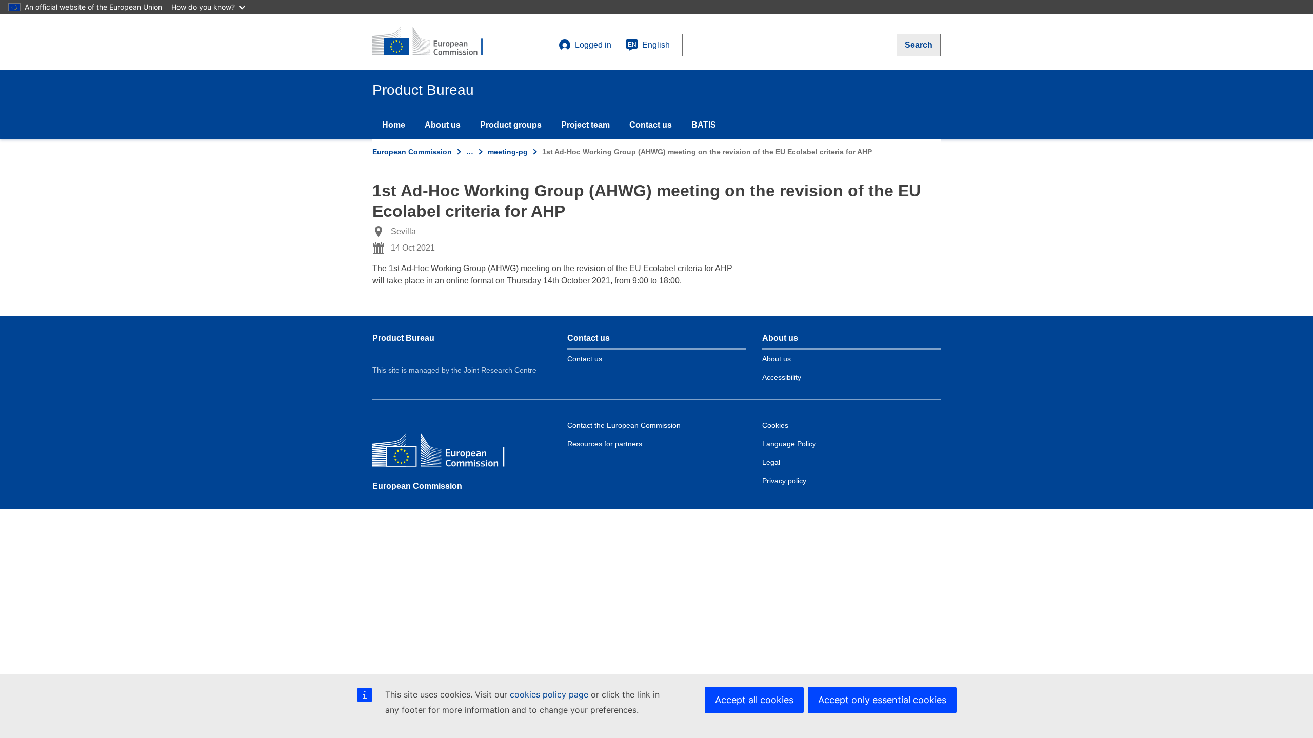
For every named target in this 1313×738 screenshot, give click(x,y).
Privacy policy (784, 481)
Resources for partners (604, 444)
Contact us (650, 124)
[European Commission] (446, 452)
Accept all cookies (754, 699)
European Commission (412, 152)
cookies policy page (549, 694)
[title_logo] (434, 42)
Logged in (593, 44)
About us (443, 124)
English (649, 44)
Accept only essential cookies (882, 699)
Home (393, 124)
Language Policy (789, 444)
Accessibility (781, 377)
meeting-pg (508, 152)
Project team (585, 124)
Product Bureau (403, 338)
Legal (771, 462)
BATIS (703, 124)
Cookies (775, 425)
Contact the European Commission (624, 425)
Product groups (511, 124)
